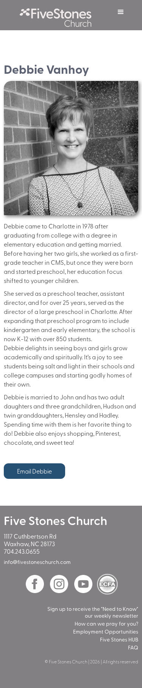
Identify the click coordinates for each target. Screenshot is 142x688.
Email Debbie (34, 471)
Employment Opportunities (105, 631)
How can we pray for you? (106, 623)
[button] (120, 12)
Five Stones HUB (119, 639)
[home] (59, 15)
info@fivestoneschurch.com (37, 562)
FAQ (133, 647)
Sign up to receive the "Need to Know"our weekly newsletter (92, 612)
